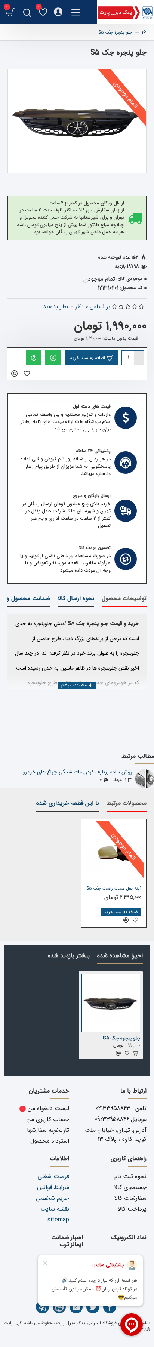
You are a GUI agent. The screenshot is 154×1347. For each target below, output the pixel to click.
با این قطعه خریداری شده (67, 804)
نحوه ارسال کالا (76, 599)
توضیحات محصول (124, 599)
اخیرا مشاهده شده (120, 956)
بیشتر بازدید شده (69, 956)
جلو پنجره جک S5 (121, 1038)
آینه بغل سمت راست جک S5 (113, 889)
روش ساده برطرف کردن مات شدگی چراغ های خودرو (77, 772)
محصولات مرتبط (127, 804)
